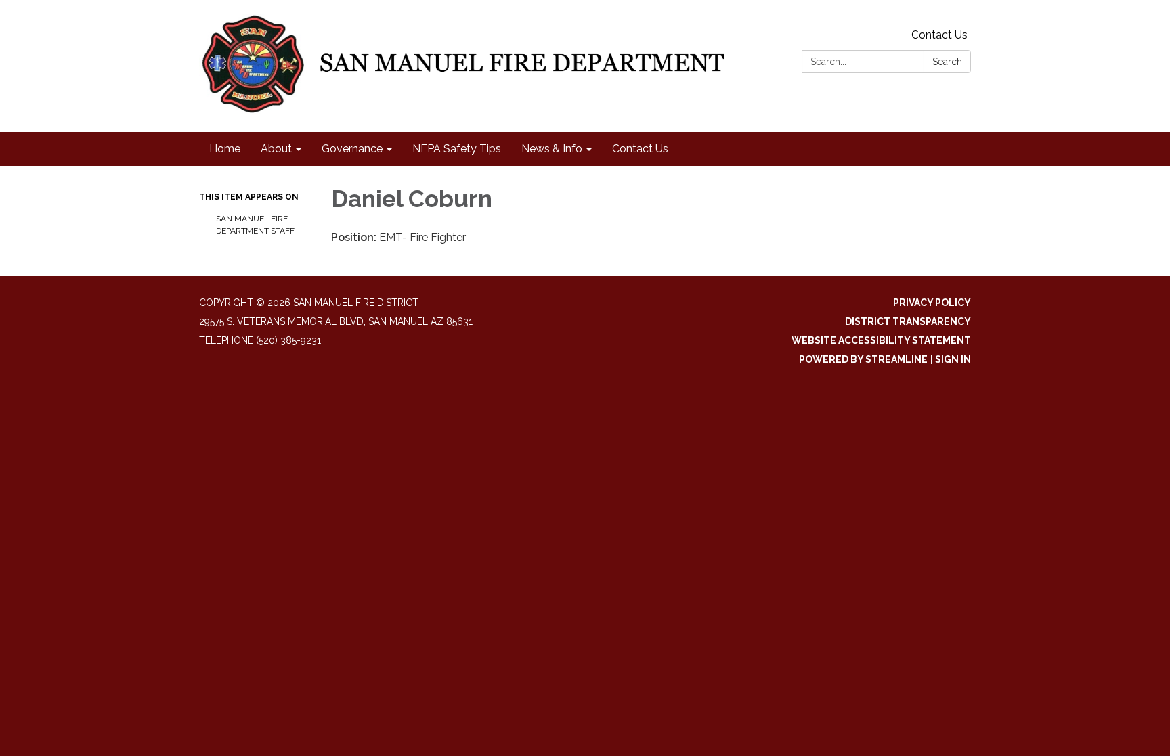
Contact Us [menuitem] (640, 148)
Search (947, 61)
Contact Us (939, 34)
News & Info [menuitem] (551, 148)
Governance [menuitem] (352, 148)
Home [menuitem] (224, 148)
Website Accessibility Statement (881, 340)
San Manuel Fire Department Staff (255, 225)
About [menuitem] (276, 148)
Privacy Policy (932, 302)
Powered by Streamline (863, 359)
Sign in (953, 359)
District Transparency (908, 321)
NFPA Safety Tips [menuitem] (456, 148)
